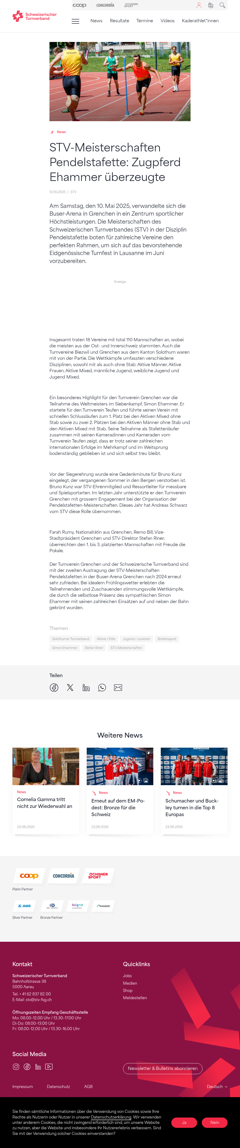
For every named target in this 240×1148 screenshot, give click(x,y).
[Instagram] (16, 1066)
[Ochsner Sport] (131, 4)
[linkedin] (86, 687)
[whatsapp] (102, 687)
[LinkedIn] (38, 1066)
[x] (70, 687)
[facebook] (54, 687)
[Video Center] (48, 1066)
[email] (118, 687)
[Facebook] (27, 1066)
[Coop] (79, 4)
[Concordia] (105, 4)
